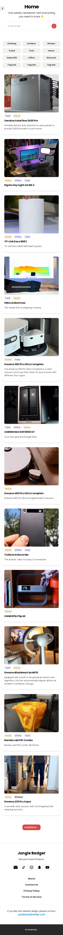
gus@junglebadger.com (31, 914)
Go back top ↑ (31, 929)
